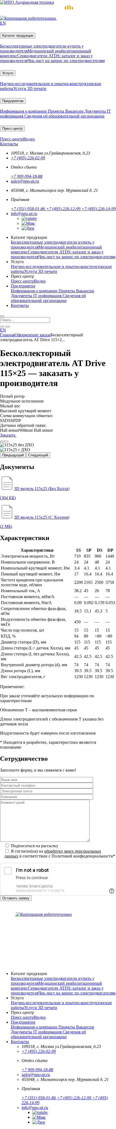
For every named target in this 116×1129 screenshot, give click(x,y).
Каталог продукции (17, 35)
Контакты (9, 144)
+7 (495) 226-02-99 (28, 158)
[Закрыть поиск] (7, 326)
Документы (95, 111)
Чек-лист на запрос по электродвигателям (66, 60)
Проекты (56, 111)
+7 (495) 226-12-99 (63, 208)
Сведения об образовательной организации (64, 116)
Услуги (7, 73)
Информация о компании (24, 111)
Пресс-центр (12, 128)
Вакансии (74, 111)
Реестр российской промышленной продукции (46, 952)
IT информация (48, 295)
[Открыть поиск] (2, 316)
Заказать (8, 435)
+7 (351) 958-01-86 (28, 208)
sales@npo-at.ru (25, 181)
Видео (29, 139)
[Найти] (2, 326)
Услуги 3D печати (29, 88)
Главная (7, 335)
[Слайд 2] (6, 441)
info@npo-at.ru (24, 213)
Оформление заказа (32, 335)
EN (3, 23)
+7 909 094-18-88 (26, 176)
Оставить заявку (15, 898)
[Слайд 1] (2, 441)
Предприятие (12, 101)
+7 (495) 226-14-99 (98, 208)
